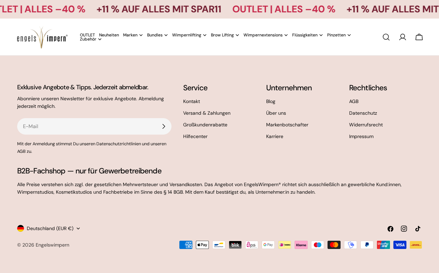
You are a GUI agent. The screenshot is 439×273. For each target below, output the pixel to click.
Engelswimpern (52, 245)
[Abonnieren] (163, 126)
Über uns (276, 113)
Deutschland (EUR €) (50, 228)
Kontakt (191, 101)
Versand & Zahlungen (206, 113)
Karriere (274, 136)
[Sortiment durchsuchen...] (386, 37)
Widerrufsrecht (366, 125)
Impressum (361, 136)
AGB (353, 101)
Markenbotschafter (287, 125)
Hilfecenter (195, 136)
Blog (270, 101)
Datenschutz (363, 113)
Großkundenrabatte (205, 125)
